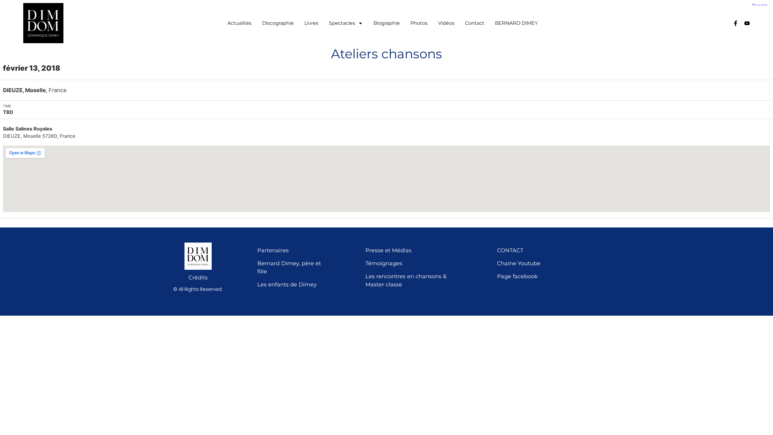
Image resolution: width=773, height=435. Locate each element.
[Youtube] (747, 23)
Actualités (239, 23)
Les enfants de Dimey (287, 284)
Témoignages (383, 263)
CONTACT (510, 250)
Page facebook (517, 276)
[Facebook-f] (735, 23)
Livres (311, 23)
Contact (474, 23)
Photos (419, 23)
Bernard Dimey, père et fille (289, 267)
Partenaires (273, 250)
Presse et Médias (388, 250)
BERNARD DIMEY (516, 23)
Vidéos (446, 23)
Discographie (278, 23)
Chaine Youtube (518, 263)
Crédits (198, 277)
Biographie (387, 23)
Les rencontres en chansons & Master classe (406, 280)
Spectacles (342, 23)
